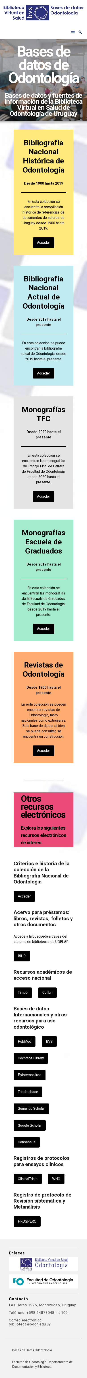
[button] (80, 32)
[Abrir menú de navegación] (73, 32)
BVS (49, 1041)
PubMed (24, 1041)
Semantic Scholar (31, 1108)
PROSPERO (27, 1221)
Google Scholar (29, 1125)
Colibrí (47, 992)
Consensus (26, 1142)
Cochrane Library (31, 1058)
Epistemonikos (29, 1075)
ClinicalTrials (27, 1179)
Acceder (43, 242)
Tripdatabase (28, 1092)
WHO (56, 1179)
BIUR (22, 956)
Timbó (23, 992)
